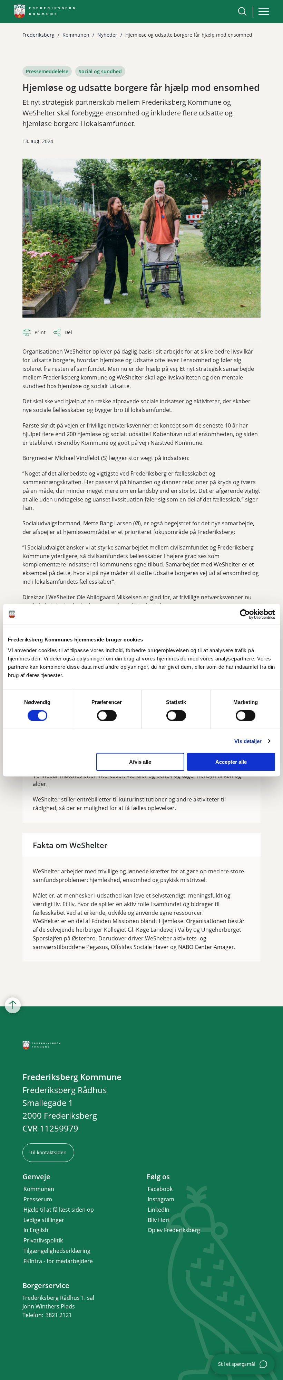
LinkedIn (158, 1209)
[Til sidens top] (12, 1005)
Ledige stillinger (43, 1220)
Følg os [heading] (158, 1176)
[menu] (263, 11)
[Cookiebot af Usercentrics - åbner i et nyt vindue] (245, 614)
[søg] (242, 11)
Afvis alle (140, 762)
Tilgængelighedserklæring (56, 1251)
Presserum (37, 1199)
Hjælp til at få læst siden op (58, 1209)
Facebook (160, 1189)
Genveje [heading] (36, 1176)
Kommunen (38, 1189)
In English (35, 1230)
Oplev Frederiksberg (174, 1230)
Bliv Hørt (159, 1220)
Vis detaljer (248, 741)
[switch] (107, 715)
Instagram (161, 1199)
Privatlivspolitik (43, 1240)
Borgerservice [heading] (45, 1285)
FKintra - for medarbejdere (58, 1261)
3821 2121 (59, 1315)
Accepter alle (231, 762)
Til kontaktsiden (48, 1152)
